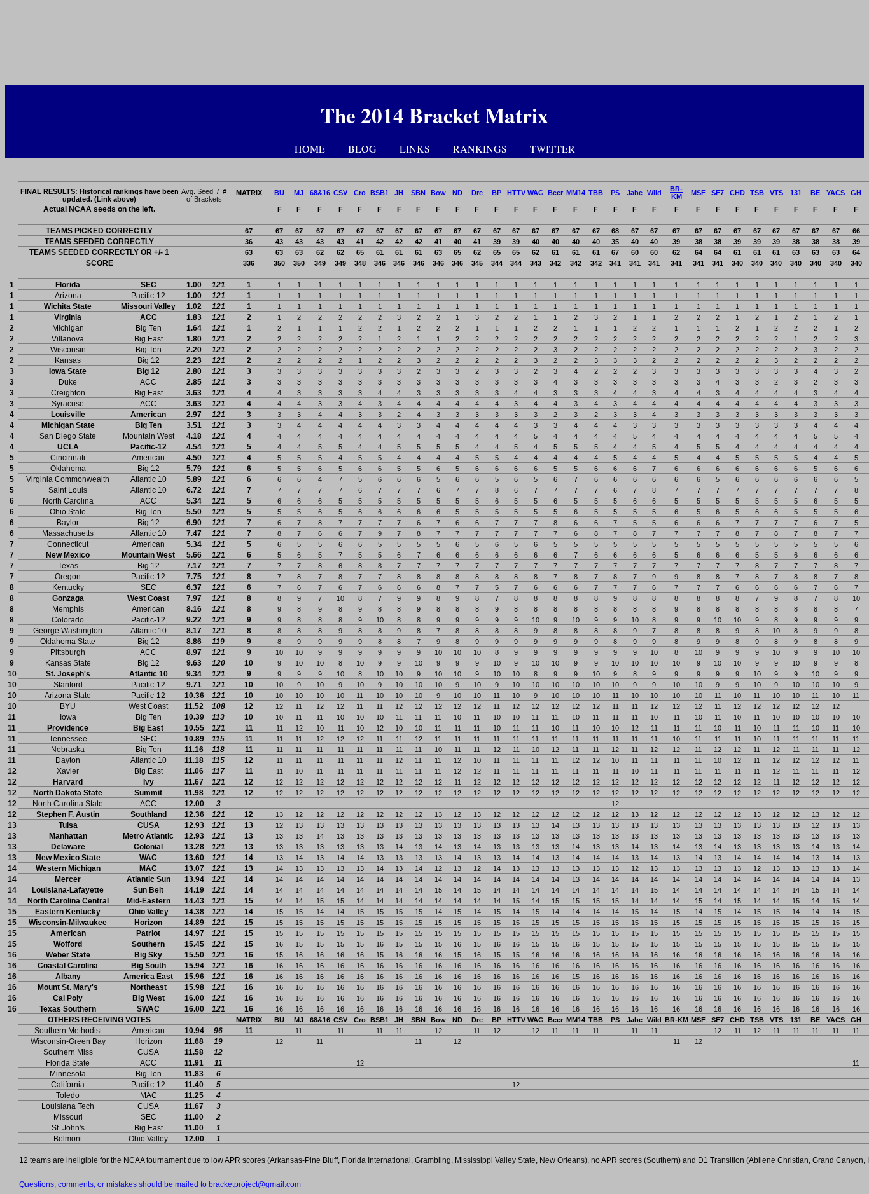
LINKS (415, 148)
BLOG (362, 148)
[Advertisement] (434, 45)
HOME (310, 148)
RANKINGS (480, 148)
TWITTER (552, 148)
